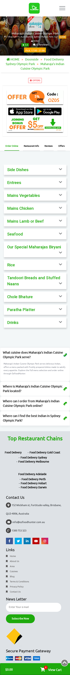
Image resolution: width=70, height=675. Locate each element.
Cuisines (13, 571)
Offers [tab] (61, 146)
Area (12, 566)
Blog (12, 576)
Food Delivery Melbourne (33, 461)
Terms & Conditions (19, 581)
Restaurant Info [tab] (31, 146)
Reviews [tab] (49, 146)
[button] (35, 170)
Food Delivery (13, 452)
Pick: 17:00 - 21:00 (35, 50)
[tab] (35, 170)
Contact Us (15, 591)
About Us (14, 561)
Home (12, 556)
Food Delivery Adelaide (32, 474)
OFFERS (36, 80)
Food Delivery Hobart (34, 483)
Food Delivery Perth (34, 479)
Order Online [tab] (11, 146)
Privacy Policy (16, 586)
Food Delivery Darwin (34, 487)
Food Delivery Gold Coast (45, 452)
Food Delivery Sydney (34, 457)
